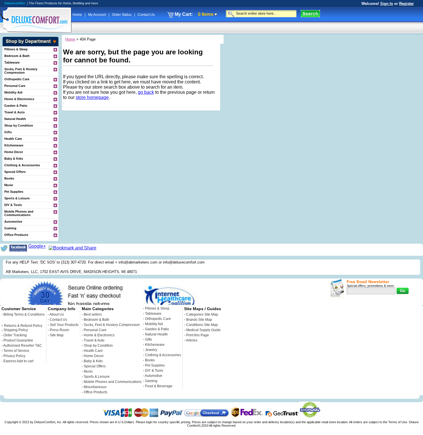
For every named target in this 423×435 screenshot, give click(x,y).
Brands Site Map (199, 320)
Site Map (57, 335)
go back (146, 92)
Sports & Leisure (17, 198)
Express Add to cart (18, 361)
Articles (191, 340)
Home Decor (13, 152)
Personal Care (14, 85)
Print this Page (197, 335)
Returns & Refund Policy (23, 326)
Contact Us (146, 15)
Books (9, 178)
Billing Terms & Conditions (24, 314)
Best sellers (93, 314)
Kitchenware (13, 145)
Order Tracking (15, 335)
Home (78, 15)
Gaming (10, 228)
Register (406, 3)
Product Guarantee (18, 340)
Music (8, 185)
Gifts (8, 132)
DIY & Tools (13, 205)
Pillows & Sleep (16, 49)
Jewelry (151, 350)
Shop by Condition (18, 125)
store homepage (92, 97)
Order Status (122, 15)
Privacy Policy (14, 356)
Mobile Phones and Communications (18, 213)
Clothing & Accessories (22, 165)
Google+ (37, 246)
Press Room (59, 330)
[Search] (310, 13)
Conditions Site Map (202, 325)
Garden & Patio (15, 105)
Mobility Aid (13, 92)
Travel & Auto (14, 112)
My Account (97, 15)
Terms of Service (16, 351)
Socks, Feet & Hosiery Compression (20, 70)
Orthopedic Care (16, 79)
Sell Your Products (64, 325)
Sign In (386, 3)
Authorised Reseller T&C (22, 346)
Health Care (13, 138)
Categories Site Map (202, 314)
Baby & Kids (13, 158)
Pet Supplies (13, 191)
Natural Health (15, 119)
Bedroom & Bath (17, 56)
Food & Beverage (158, 386)
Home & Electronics (19, 99)
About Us (56, 314)
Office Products (16, 234)
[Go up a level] (55, 49)
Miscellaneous (95, 387)
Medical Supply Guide (203, 330)
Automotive (13, 221)
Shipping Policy (15, 330)
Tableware (12, 62)
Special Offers (15, 171)
